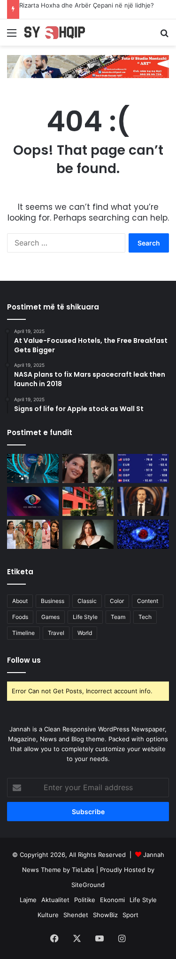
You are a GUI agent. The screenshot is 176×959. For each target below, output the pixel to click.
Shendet (75, 915)
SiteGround (88, 884)
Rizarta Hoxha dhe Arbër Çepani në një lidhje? (86, 5)
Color (117, 600)
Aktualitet (55, 900)
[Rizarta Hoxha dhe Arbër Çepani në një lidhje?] (88, 468)
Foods (20, 616)
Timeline (23, 632)
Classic (87, 600)
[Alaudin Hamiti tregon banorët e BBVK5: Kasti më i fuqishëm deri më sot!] (33, 468)
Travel (56, 632)
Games (50, 616)
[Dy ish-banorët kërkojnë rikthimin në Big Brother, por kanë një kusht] (33, 501)
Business (52, 600)
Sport (130, 915)
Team (118, 616)
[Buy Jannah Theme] (88, 66)
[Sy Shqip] (61, 32)
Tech (145, 616)
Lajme (28, 900)
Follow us (24, 660)
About (20, 600)
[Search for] (164, 36)
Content (147, 600)
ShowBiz (105, 915)
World (84, 632)
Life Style (85, 616)
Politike (84, 900)
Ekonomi (112, 900)
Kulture (48, 915)
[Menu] (11, 36)
